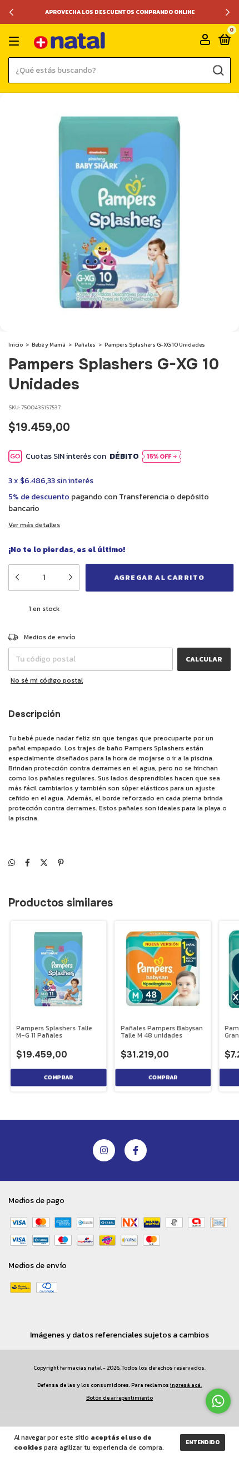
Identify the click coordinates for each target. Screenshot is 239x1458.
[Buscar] (217, 70)
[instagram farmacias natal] (104, 1150)
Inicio (15, 344)
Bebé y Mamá (49, 344)
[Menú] (15, 41)
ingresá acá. (186, 1385)
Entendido (203, 1442)
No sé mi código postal (47, 680)
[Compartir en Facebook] (27, 863)
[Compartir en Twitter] (44, 863)
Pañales (85, 344)
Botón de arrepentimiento (119, 1398)
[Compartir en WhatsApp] (11, 863)
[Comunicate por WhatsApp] (218, 1401)
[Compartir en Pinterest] (61, 863)
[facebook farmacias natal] (136, 1150)
